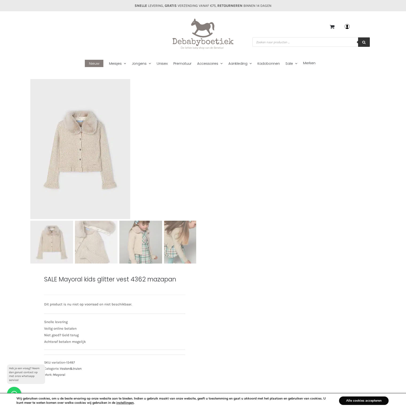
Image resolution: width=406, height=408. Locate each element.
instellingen (125, 403)
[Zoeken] (364, 42)
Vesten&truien (71, 369)
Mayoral (59, 375)
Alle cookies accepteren (364, 400)
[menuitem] (97, 64)
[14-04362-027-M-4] (118, 149)
